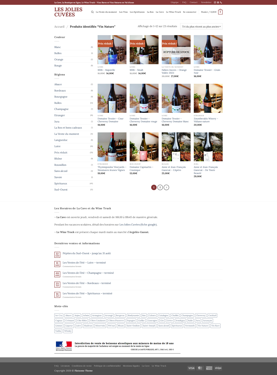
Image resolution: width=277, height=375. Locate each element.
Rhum (121, 325)
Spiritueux (60, 183)
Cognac (59, 320)
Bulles (57, 53)
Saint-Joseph (149, 325)
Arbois (86, 315)
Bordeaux (60, 90)
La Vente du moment (106, 12)
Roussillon (60, 164)
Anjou (77, 315)
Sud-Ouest (60, 189)
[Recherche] (92, 12)
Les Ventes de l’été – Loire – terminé (84, 262)
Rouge (58, 65)
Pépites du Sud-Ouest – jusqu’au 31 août (87, 253)
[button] (189, 12)
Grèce (170, 320)
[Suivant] (166, 187)
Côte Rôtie (82, 320)
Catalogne (163, 315)
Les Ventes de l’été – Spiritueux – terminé (87, 293)
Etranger (59, 115)
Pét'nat (111, 325)
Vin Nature (203, 325)
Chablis (174, 315)
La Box (150, 12)
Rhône (58, 158)
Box (144, 315)
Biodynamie (133, 315)
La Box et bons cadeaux (68, 127)
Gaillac (141, 320)
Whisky (67, 331)
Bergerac (120, 315)
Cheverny (200, 315)
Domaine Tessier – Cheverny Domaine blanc (175, 120)
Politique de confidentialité (107, 366)
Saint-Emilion (133, 325)
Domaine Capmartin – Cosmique (141, 169)
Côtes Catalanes (97, 320)
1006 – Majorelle (106, 70)
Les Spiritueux (137, 12)
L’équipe (175, 2)
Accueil (59, 26)
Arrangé (109, 315)
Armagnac (97, 315)
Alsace (58, 84)
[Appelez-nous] (221, 2)
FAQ (184, 2)
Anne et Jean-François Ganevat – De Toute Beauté (206, 170)
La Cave (160, 12)
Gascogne (152, 320)
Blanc (57, 47)
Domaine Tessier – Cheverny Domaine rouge (143, 120)
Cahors (152, 315)
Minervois (100, 325)
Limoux (58, 325)
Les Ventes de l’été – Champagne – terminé (88, 272)
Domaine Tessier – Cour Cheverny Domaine (110, 120)
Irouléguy (180, 320)
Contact (193, 2)
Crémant (70, 320)
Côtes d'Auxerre (116, 320)
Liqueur (69, 325)
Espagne (131, 320)
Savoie (58, 177)
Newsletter (206, 2)
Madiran (88, 325)
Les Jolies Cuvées (68, 12)
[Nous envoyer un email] (218, 2)
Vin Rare (215, 325)
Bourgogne (60, 96)
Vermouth (190, 325)
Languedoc (61, 140)
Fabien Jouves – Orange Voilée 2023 (174, 71)
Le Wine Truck (173, 12)
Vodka (58, 331)
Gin (162, 320)
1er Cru (58, 315)
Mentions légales (131, 366)
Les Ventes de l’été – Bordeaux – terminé (87, 283)
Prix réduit (60, 152)
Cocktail (212, 315)
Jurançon (207, 320)
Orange (58, 59)
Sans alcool (60, 170)
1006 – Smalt (136, 70)
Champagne (61, 109)
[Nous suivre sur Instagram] (215, 2)
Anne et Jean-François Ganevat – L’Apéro (174, 169)
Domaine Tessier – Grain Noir (207, 71)
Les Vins (123, 12)
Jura (56, 121)
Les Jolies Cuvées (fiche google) (138, 224)
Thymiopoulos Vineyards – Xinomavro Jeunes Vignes (112, 169)
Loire (57, 146)
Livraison (65, 366)
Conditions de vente (82, 366)
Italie (190, 320)
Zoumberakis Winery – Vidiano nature (206, 120)
